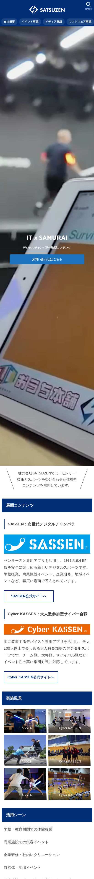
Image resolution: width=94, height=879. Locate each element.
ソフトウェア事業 (80, 21)
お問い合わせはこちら (47, 259)
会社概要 (9, 21)
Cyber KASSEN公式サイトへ (31, 677)
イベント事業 (30, 21)
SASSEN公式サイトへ (29, 596)
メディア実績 (53, 21)
